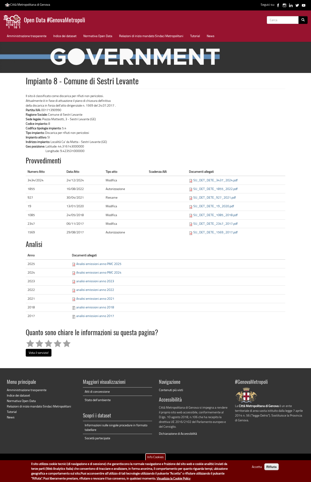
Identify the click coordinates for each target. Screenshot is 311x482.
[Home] (13, 22)
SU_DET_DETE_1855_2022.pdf (215, 189)
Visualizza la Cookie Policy (174, 478)
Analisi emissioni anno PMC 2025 (98, 264)
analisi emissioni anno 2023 (95, 281)
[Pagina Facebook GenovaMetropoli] (278, 4)
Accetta (257, 467)
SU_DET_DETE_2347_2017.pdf (215, 223)
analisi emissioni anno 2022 (95, 289)
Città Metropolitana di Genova (30, 4)
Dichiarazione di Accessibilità (178, 433)
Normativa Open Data (97, 36)
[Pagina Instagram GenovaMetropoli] (284, 4)
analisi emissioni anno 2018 (95, 307)
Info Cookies (155, 457)
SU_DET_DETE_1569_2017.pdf (215, 232)
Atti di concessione (97, 391)
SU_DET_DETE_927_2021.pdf (214, 197)
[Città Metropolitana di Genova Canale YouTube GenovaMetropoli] (303, 4)
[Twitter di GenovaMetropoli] (297, 4)
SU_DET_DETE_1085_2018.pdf (215, 215)
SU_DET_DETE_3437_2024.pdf (215, 180)
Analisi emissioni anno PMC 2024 (98, 272)
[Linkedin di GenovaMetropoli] (291, 4)
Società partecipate (97, 438)
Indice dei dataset (64, 36)
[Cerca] (303, 20)
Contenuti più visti (171, 390)
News (210, 36)
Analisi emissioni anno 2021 (95, 298)
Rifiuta (271, 467)
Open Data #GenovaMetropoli (54, 20)
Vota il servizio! (38, 352)
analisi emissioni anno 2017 (95, 316)
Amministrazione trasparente (26, 36)
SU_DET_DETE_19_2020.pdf (213, 206)
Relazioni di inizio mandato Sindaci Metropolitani (151, 36)
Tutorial (195, 36)
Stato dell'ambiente (98, 400)
